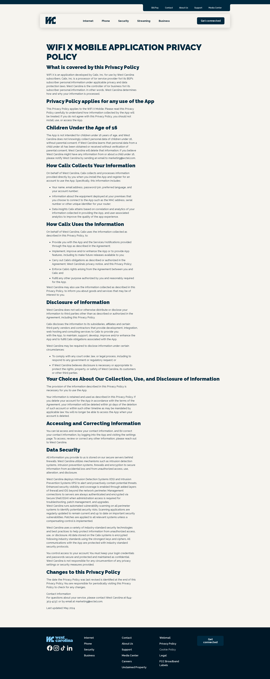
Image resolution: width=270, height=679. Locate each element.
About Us (183, 8)
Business (164, 20)
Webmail (164, 637)
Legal (163, 655)
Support (198, 8)
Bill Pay (155, 8)
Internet (88, 20)
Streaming (143, 20)
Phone (106, 20)
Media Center (215, 8)
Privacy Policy (167, 643)
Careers (127, 661)
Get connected (211, 20)
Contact (169, 8)
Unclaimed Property (134, 667)
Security (123, 20)
